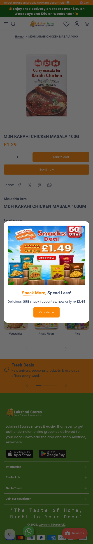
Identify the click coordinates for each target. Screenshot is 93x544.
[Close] (80, 230)
